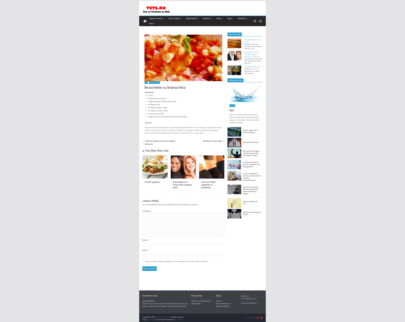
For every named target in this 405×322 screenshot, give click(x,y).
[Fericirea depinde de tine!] (234, 203)
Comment (147, 211)
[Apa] (245, 93)
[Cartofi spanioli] (155, 157)
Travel (219, 19)
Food (151, 24)
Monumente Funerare (250, 142)
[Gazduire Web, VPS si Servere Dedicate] (234, 132)
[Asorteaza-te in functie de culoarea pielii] (183, 157)
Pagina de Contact (222, 306)
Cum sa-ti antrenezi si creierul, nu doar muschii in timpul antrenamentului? (252, 177)
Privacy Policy (196, 304)
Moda (229, 19)
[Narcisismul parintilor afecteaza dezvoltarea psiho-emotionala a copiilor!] (234, 191)
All (146, 82)
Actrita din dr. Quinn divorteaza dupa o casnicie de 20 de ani (251, 54)
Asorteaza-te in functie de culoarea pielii (182, 185)
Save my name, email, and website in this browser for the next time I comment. (176, 261)
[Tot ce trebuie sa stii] (144, 21)
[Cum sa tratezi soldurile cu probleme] (211, 157)
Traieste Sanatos (156, 19)
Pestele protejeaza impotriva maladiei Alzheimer (160, 142)
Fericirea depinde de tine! (250, 202)
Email (145, 250)
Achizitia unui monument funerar (252, 213)
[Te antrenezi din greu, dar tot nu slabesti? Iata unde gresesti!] (234, 165)
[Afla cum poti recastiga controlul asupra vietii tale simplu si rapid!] (234, 154)
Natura (232, 105)
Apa (231, 110)
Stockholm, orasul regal (212, 141)
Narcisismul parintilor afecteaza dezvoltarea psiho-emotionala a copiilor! (250, 190)
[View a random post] (260, 21)
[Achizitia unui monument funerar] (234, 213)
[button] (164, 18)
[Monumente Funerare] (234, 142)
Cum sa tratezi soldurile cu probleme (208, 185)
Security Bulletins (148, 301)
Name (145, 240)
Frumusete (242, 19)
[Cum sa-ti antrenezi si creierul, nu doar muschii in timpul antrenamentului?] (234, 177)
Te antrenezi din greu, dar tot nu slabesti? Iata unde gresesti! (251, 164)
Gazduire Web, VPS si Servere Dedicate (250, 131)
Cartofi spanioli (151, 182)
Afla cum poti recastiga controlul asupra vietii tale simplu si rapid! (251, 153)
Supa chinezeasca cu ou (252, 67)
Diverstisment (191, 19)
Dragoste (207, 19)
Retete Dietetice (154, 82)
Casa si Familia (174, 19)
